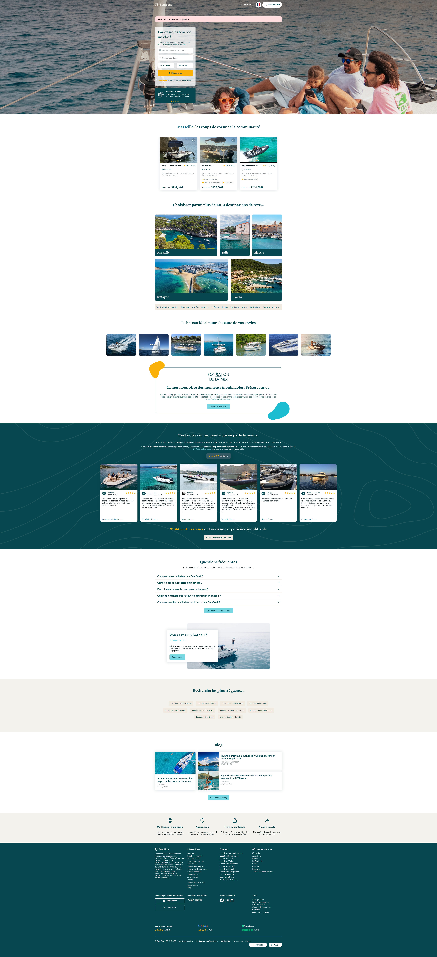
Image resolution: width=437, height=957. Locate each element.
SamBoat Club (193, 874)
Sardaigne (235, 307)
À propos (191, 853)
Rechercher (176, 73)
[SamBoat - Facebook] (222, 900)
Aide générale (258, 899)
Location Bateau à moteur (231, 853)
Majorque (185, 307)
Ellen (162, 784)
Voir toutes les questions (218, 610)
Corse (245, 307)
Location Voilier (227, 861)
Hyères (255, 858)
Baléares (256, 869)
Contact (256, 910)
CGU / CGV (225, 941)
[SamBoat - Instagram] (227, 900)
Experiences (192, 885)
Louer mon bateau (195, 861)
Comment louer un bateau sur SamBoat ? (180, 576)
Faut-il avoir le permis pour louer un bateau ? (182, 589)
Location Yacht (227, 858)
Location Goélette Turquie (230, 717)
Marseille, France (228, 519)
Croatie (255, 866)
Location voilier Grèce (204, 717)
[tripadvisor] (248, 926)
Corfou (195, 307)
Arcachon (276, 307)
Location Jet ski (227, 866)
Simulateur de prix (195, 866)
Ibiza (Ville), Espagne (150, 519)
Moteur (166, 65)
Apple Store (171, 900)
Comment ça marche (261, 907)
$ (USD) (274, 944)
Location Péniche (227, 869)
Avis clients (192, 877)
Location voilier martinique (181, 703)
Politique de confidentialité (207, 941)
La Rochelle (255, 307)
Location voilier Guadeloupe (261, 710)
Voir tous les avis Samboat (218, 537)
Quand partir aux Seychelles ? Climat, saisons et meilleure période (248, 757)
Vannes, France (188, 519)
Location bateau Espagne (175, 710)
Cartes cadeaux (194, 872)
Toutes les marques (228, 879)
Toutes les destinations (262, 872)
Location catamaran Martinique (232, 710)
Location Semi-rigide (229, 856)
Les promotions (227, 877)
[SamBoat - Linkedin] (232, 900)
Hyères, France (267, 519)
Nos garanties (193, 858)
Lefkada (215, 307)
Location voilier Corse (257, 703)
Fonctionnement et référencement (261, 903)
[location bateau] (163, 5)
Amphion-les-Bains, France (112, 519)
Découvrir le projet (218, 406)
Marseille (185, 126)
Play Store (171, 907)
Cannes (266, 307)
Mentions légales (186, 941)
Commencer (177, 657)
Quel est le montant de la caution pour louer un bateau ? (189, 595)
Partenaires (238, 941)
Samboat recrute (194, 856)
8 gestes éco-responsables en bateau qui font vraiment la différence (246, 777)
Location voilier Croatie (207, 703)
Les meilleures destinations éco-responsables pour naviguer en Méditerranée (175, 781)
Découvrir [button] (246, 4)
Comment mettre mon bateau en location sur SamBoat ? (188, 602)
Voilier (185, 65)
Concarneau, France (309, 519)
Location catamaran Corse (232, 703)
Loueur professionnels (197, 869)
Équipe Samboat (232, 761)
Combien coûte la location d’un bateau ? (179, 582)
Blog (189, 887)
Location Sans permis (229, 872)
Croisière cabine (227, 874)
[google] (203, 926)
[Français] (258, 5)
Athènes (205, 307)
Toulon (225, 307)
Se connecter (273, 4)
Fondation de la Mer (196, 882)
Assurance (192, 864)
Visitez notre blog (218, 797)
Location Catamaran (229, 864)
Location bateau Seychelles (202, 710)
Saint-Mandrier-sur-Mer (167, 307)
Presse (190, 879)
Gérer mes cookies (260, 912)
